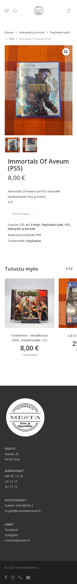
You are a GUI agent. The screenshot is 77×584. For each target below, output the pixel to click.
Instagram (11, 535)
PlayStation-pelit (60, 32)
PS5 (11, 39)
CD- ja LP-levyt (30, 225)
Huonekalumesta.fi (17, 540)
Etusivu (9, 32)
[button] (7, 11)
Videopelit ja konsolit (32, 32)
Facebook (11, 530)
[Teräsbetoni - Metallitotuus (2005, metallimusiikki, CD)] (30, 303)
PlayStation (33, 241)
